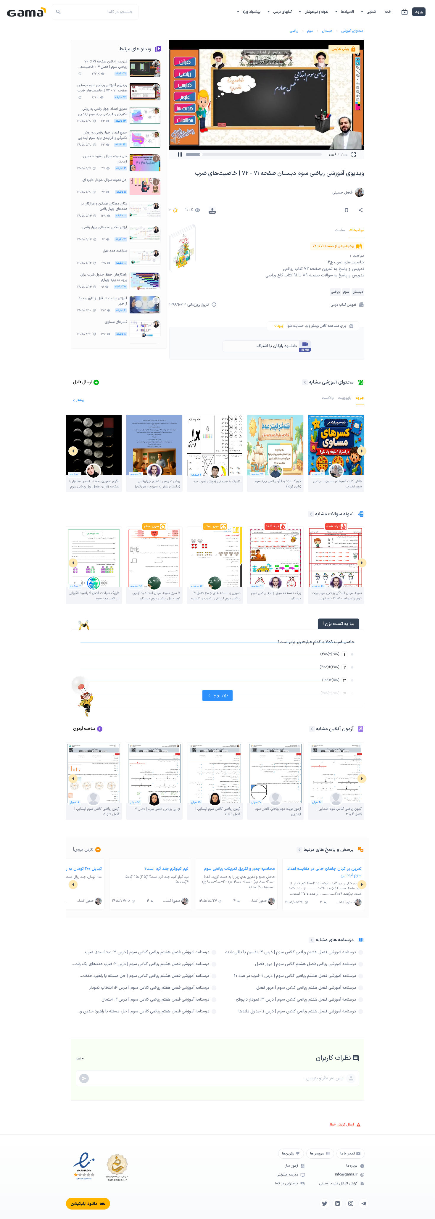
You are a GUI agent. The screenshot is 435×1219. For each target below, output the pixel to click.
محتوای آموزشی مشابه (331, 382)
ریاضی (294, 31)
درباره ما (351, 1165)
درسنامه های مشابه (335, 939)
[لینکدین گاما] (337, 1203)
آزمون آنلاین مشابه (335, 728)
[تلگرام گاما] (363, 1203)
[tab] (356, 230)
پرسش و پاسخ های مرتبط (329, 849)
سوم (310, 31)
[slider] (206, 154)
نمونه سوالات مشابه (334, 514)
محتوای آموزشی (352, 31)
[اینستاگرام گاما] (350, 1203)
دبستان (327, 31)
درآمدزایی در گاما (286, 1183)
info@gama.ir (346, 1174)
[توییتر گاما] (324, 1203)
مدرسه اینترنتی (287, 1174)
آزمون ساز (291, 1165)
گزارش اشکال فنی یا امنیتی (338, 1183)
